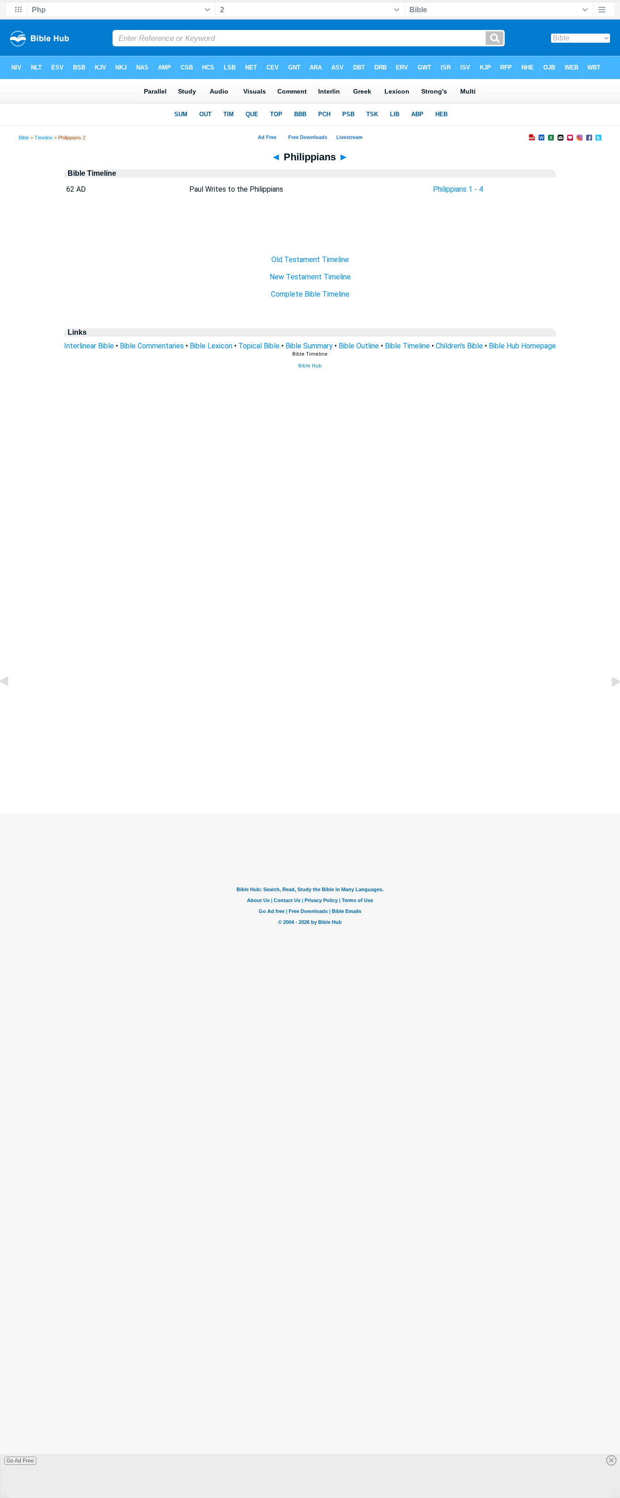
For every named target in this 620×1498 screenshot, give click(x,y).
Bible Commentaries (152, 346)
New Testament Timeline (310, 277)
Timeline (43, 137)
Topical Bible (259, 346)
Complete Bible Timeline (310, 294)
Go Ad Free (20, 1461)
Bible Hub (310, 366)
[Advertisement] (310, 757)
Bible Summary (309, 346)
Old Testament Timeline (310, 259)
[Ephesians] (11, 702)
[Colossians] (608, 702)
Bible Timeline (407, 346)
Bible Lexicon (211, 346)
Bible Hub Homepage (522, 346)
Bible (24, 137)
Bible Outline (359, 346)
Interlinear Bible (89, 346)
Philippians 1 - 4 (458, 189)
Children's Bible (459, 346)
